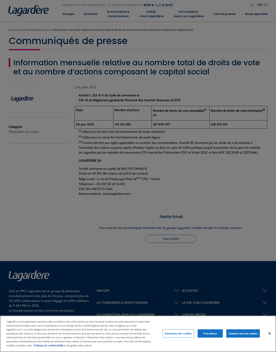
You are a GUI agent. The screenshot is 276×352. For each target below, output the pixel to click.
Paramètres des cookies (178, 333)
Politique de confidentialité (48, 345)
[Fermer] (269, 333)
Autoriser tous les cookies (243, 333)
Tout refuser (210, 333)
